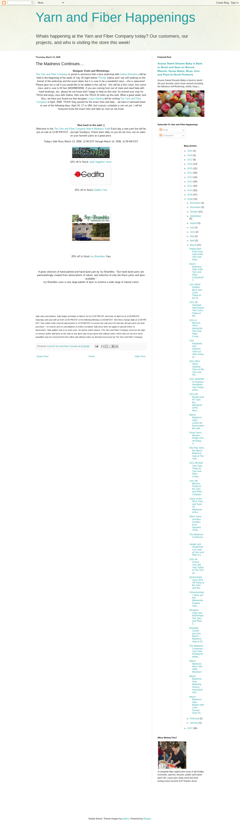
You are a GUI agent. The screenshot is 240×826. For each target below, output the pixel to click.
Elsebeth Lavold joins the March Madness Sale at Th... (196, 635)
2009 (190, 194)
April (192, 240)
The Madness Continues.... (196, 537)
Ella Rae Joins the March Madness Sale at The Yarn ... (196, 453)
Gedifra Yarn (100, 190)
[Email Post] (96, 346)
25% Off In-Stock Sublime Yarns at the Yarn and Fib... (196, 368)
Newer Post (42, 356)
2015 (190, 168)
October (194, 211)
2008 (190, 199)
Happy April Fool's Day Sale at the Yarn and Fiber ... (196, 254)
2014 (190, 172)
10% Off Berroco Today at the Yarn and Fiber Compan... (196, 488)
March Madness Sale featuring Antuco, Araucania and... (196, 684)
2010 (190, 190)
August (194, 223)
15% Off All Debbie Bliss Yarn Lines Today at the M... (195, 291)
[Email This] (102, 346)
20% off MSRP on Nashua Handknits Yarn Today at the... (196, 384)
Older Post (140, 356)
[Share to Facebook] (113, 346)
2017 (190, 159)
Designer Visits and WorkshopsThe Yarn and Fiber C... (196, 617)
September (195, 216)
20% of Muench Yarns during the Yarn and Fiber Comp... (195, 328)
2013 (190, 177)
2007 (190, 728)
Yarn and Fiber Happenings (115, 17)
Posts (165, 130)
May (192, 236)
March (193, 245)
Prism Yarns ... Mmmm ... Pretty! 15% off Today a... (196, 438)
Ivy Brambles (98, 256)
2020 (190, 151)
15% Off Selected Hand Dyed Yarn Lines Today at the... (196, 309)
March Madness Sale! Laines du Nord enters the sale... (196, 422)
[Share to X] (110, 346)
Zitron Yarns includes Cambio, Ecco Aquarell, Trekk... (195, 523)
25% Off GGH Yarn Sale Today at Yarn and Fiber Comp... (196, 470)
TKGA (101, 77)
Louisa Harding (96, 98)
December (195, 203)
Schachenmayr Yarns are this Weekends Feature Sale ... (196, 599)
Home (91, 356)
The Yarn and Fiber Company (52, 74)
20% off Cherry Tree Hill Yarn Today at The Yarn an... (196, 566)
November (195, 207)
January (194, 723)
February (195, 718)
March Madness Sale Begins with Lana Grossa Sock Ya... (196, 705)
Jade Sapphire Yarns (100, 161)
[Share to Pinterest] (117, 346)
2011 (190, 186)
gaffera (125, 818)
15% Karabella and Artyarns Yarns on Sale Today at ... (196, 348)
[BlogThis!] (106, 346)
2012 (190, 181)
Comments (167, 135)
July (192, 227)
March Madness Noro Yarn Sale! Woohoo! (195, 666)
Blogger (147, 818)
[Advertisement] (77, 799)
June (193, 232)
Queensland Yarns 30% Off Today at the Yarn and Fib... (196, 582)
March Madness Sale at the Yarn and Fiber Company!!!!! (196, 272)
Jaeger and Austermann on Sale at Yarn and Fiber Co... (196, 549)
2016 (190, 164)
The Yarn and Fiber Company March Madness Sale (82, 128)
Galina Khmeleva (129, 74)
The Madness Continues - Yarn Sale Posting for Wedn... (196, 651)
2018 (190, 155)
